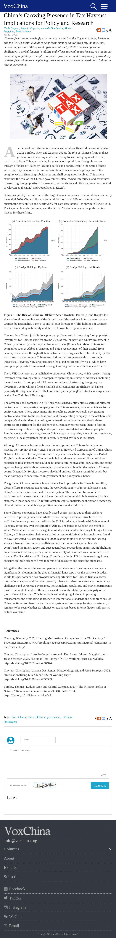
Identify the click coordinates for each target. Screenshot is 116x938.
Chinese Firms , (27, 717)
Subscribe (12, 876)
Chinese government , (49, 717)
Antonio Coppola (30, 28)
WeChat (16, 916)
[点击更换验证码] (44, 785)
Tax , (14, 717)
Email (14, 925)
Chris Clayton (11, 28)
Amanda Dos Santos (52, 28)
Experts (10, 867)
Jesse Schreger (24, 31)
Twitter (15, 898)
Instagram (17, 907)
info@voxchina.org (21, 840)
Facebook (17, 889)
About (9, 858)
